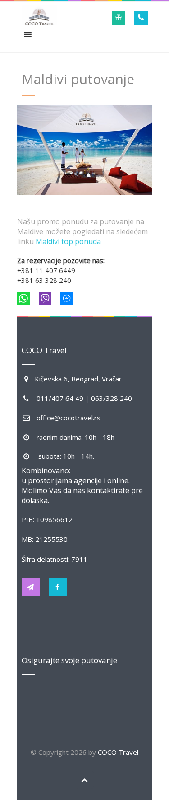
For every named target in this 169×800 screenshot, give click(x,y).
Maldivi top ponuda (68, 241)
